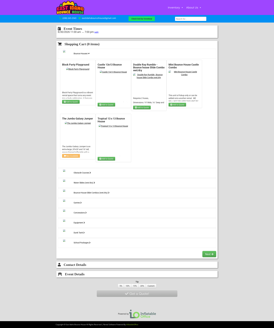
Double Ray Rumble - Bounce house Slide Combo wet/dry (149, 67)
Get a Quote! (138, 293)
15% (135, 286)
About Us (192, 7)
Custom (151, 286)
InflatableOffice (132, 324)
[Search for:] (190, 18)
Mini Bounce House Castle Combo (184, 66)
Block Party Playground (75, 64)
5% (121, 286)
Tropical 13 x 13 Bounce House (111, 120)
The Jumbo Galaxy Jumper (77, 118)
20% (142, 286)
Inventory (174, 7)
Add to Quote (72, 102)
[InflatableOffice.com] (142, 313)
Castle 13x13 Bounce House (110, 66)
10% (127, 286)
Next (208, 254)
